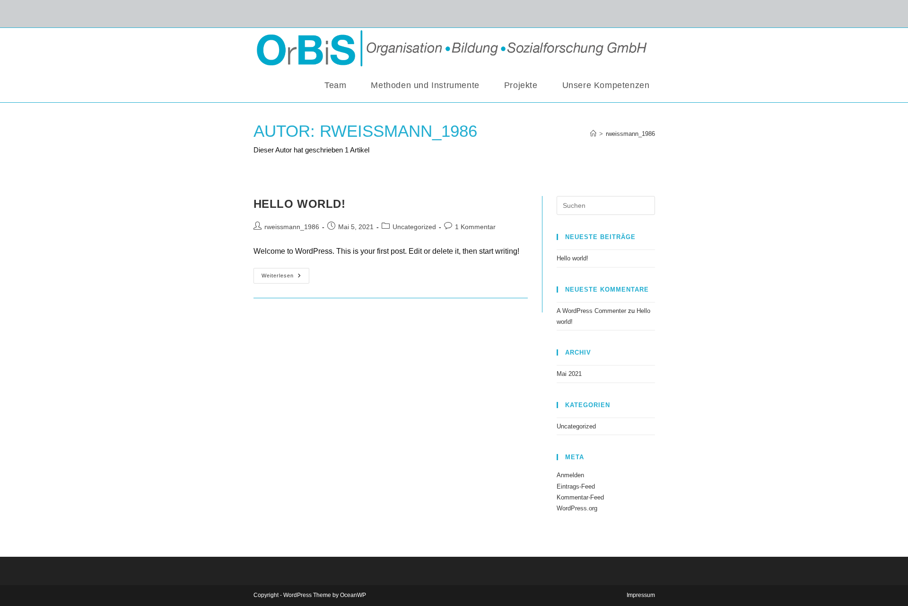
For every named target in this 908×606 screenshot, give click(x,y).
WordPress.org (577, 508)
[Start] (593, 133)
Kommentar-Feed (580, 497)
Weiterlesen (285, 273)
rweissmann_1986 (630, 133)
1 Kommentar (475, 227)
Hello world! (299, 203)
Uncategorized (414, 227)
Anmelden (570, 475)
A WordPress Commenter (591, 310)
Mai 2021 (569, 373)
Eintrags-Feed (576, 486)
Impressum (641, 595)
